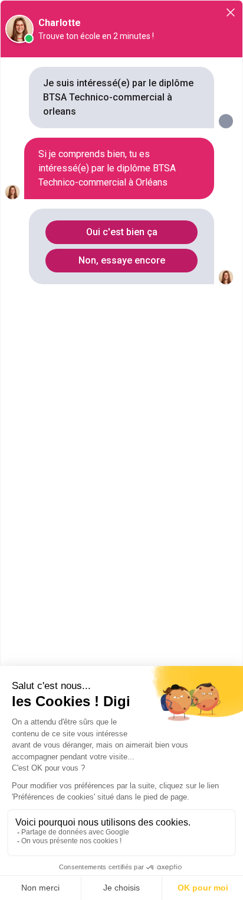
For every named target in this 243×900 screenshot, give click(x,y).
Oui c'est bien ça (121, 232)
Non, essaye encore (121, 260)
